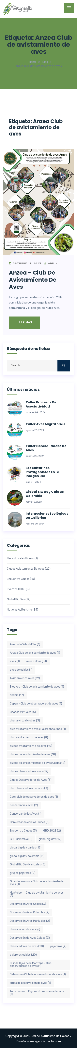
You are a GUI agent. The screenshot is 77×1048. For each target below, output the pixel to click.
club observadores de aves (29, 788)
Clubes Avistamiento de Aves (25, 568)
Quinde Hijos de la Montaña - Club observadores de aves (31, 965)
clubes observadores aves (29, 771)
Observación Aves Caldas (28, 904)
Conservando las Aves (25, 813)
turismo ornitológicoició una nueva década (37, 993)
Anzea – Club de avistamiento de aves (32, 280)
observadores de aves (27, 946)
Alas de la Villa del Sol (25, 644)
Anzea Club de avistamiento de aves (35, 652)
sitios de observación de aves (30, 983)
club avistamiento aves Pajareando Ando (38, 729)
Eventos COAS (16, 589)
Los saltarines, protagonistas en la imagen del (42, 472)
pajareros (58, 946)
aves (15, 661)
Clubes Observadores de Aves (31, 780)
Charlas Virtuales (23, 712)
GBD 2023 (52, 830)
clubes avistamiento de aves (31, 746)
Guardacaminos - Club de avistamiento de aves (37, 883)
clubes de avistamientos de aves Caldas (37, 763)
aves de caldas (21, 669)
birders (17, 695)
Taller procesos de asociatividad (41, 404)
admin (52, 263)
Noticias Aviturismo (19, 609)
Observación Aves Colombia (29, 912)
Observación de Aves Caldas (30, 937)
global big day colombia (27, 856)
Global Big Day (16, 599)
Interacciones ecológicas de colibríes (47, 516)
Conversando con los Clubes (30, 822)
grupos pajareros (22, 873)
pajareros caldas (23, 954)
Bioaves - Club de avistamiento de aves (37, 686)
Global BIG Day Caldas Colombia (45, 494)
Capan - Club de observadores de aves (36, 703)
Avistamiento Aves (25, 678)
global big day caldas (25, 847)
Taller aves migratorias (45, 424)
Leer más (24, 322)
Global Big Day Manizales (27, 864)
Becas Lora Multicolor (20, 558)
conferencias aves (24, 805)
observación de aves (25, 929)
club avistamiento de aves (29, 737)
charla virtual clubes (25, 720)
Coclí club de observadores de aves (34, 796)
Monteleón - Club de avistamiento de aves (37, 894)
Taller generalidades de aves (46, 448)
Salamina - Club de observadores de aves (38, 974)
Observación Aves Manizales (30, 921)
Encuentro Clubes (18, 579)
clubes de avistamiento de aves (33, 754)
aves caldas (36, 661)
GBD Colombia (21, 839)
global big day (50, 839)
